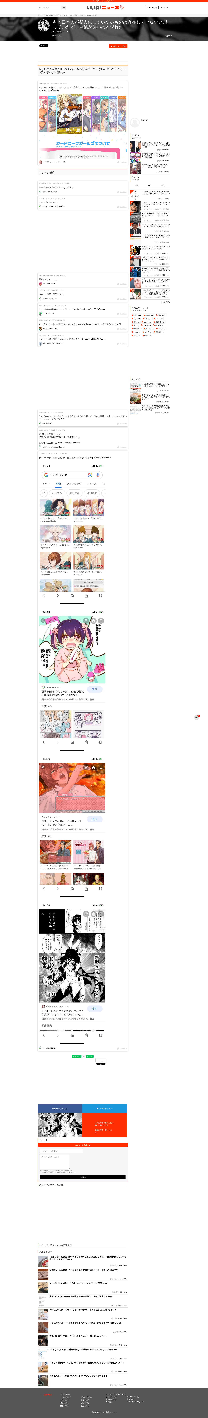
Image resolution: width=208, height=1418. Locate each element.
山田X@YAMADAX (48, 284)
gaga (159, 149)
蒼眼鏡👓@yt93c (48, 423)
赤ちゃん (147, 325)
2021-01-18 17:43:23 (61, 83)
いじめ (136, 332)
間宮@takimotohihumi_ (50, 192)
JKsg (40, 290)
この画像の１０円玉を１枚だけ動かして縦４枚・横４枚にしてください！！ (156, 192)
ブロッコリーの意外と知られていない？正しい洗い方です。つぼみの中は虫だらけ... (156, 397)
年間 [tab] (163, 185)
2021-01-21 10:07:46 (58, 430)
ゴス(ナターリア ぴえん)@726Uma (54, 206)
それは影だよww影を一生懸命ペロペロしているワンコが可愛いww (78, 1283)
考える (149, 315)
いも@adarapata (48, 313)
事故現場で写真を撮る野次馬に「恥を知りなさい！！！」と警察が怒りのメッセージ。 (156, 270)
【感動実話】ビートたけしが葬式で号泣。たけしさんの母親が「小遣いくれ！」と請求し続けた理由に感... (156, 292)
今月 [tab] (150, 185)
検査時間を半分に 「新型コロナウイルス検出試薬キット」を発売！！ (155, 385)
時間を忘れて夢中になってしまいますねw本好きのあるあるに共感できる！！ (83, 1309)
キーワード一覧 (133, 1397)
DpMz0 (41, 320)
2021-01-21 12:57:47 (60, 305)
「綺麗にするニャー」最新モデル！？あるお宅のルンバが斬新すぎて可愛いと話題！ (86, 1322)
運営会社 (109, 1401)
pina (158, 171)
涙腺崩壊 (137, 328)
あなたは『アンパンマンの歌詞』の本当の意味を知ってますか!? (156, 247)
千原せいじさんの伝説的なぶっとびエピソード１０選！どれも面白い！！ (156, 225)
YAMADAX (42, 275)
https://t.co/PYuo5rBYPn (54, 419)
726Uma (41, 198)
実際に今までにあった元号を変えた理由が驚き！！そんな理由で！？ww (81, 1296)
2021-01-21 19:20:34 (59, 198)
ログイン (164, 7)
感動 (137, 315)
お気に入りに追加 (119, 46)
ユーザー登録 (152, 7)
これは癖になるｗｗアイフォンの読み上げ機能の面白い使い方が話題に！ (156, 236)
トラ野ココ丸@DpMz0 (50, 328)
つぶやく (101, 1060)
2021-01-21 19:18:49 (60, 275)
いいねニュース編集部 (152, 209)
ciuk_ (40, 335)
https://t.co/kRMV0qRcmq (93, 339)
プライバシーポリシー (135, 1401)
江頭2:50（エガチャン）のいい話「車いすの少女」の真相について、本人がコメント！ (156, 204)
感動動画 (159, 325)
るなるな (113, 1265)
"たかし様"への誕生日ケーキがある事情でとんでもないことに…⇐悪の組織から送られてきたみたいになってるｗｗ (88, 1257)
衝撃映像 (159, 322)
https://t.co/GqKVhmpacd (69, 442)
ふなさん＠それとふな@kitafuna (53, 447)
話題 (161, 315)
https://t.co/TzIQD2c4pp (94, 309)
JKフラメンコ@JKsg (49, 298)
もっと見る (165, 302)
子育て (161, 328)
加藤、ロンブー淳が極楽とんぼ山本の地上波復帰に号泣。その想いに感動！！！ (156, 281)
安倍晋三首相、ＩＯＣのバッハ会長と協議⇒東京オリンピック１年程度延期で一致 (156, 145)
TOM (159, 198)
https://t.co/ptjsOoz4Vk (49, 90)
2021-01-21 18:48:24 (63, 183)
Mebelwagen (42, 83)
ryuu (158, 391)
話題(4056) (168, 35)
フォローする (51, 83)
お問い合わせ (111, 1399)
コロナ (147, 322)
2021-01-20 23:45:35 (57, 412)
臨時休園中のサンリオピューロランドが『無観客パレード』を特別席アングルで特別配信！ (156, 155)
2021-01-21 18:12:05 (58, 320)
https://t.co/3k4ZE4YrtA (100, 457)
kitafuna (41, 430)
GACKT (147, 332)
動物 (135, 325)
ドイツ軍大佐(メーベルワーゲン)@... (54, 162)
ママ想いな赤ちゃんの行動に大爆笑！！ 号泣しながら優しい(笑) (154, 165)
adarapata (42, 305)
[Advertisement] (81, 55)
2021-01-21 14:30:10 (60, 454)
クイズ (136, 335)
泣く (159, 318)
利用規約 (130, 1399)
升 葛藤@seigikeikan (49, 1048)
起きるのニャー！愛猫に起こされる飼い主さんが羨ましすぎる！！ (78, 1375)
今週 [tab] (136, 185)
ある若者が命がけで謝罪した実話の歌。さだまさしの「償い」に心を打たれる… (156, 215)
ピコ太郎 (150, 328)
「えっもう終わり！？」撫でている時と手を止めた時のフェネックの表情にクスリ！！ (87, 1362)
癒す (136, 318)
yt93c (40, 412)
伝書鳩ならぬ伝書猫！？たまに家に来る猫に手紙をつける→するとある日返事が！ (85, 1269)
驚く (136, 322)
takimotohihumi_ (43, 183)
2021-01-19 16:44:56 (57, 335)
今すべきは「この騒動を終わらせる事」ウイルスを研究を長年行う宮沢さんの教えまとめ (156, 408)
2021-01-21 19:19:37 (57, 290)
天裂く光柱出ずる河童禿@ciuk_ (53, 343)
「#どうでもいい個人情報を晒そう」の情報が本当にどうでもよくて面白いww (83, 1349)
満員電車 (160, 332)
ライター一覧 (111, 1397)
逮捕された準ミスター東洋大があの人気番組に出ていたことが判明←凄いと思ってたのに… (156, 259)
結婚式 (147, 335)
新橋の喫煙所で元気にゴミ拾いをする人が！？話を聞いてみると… (78, 1336)
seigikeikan (42, 454)
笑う (148, 318)
